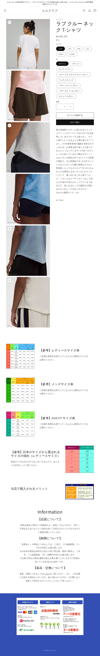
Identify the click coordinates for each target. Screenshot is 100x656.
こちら (47, 573)
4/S (70, 49)
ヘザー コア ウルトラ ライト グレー (73, 74)
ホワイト (62, 64)
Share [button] (61, 200)
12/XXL (72, 54)
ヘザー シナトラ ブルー (68, 85)
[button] (5, 10)
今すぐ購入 (75, 122)
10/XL (61, 54)
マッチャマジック (66, 80)
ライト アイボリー (66, 96)
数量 (57, 102)
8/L (88, 49)
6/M (78, 49)
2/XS (60, 49)
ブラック (76, 64)
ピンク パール (64, 69)
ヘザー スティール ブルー (69, 91)
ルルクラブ (52, 650)
